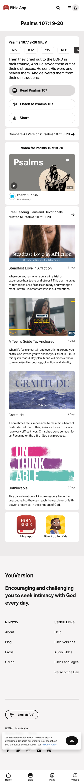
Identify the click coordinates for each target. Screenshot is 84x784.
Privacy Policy (49, 744)
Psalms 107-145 (31, 195)
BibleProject (24, 199)
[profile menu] (72, 7)
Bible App (26, 536)
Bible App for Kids (55, 536)
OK (72, 740)
